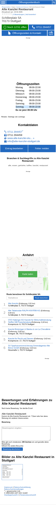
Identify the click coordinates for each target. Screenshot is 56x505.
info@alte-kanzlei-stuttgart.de (23, 141)
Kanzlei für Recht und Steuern (20, 338)
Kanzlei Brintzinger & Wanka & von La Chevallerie (29, 329)
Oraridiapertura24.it (11, 495)
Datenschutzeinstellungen (14, 489)
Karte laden (27, 274)
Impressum (8, 487)
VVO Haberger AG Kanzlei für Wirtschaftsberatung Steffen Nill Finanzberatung (29, 321)
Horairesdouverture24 (28, 495)
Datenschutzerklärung (22, 487)
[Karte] (51, 33)
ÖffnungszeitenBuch (29, 2)
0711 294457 (14, 131)
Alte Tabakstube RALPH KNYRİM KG (24, 310)
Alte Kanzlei (13, 303)
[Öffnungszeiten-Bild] (12, 479)
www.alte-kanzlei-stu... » (20, 138)
